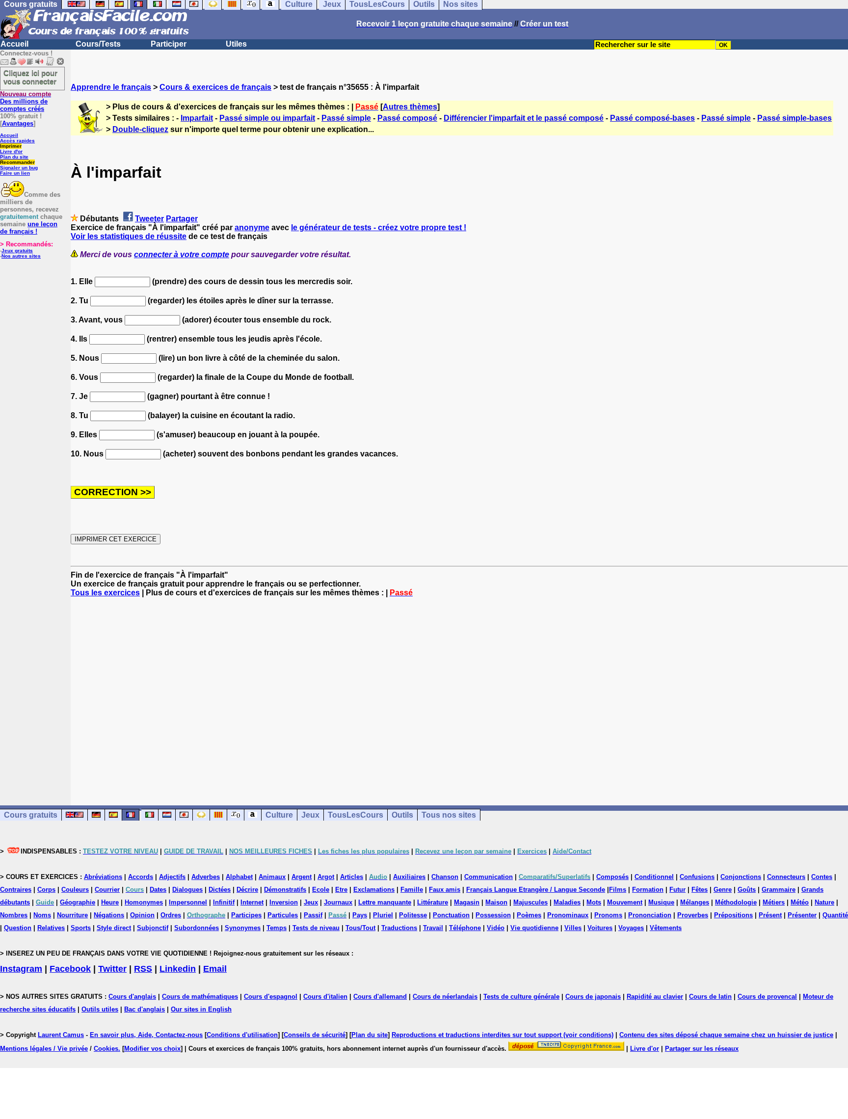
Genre (723, 889)
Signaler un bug (19, 167)
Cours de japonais (593, 996)
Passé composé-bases (652, 118)
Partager (182, 218)
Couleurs (75, 889)
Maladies (567, 902)
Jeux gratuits (17, 250)
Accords (140, 876)
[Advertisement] (459, 692)
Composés (612, 876)
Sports (81, 928)
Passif (313, 915)
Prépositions (733, 915)
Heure (110, 902)
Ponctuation (451, 915)
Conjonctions (740, 876)
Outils (402, 815)
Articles (351, 876)
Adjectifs (172, 876)
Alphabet (239, 876)
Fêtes (699, 889)
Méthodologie (736, 902)
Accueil (14, 44)
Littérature (432, 902)
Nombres (13, 915)
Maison (496, 902)
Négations (109, 915)
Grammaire (778, 889)
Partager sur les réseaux (702, 1048)
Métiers (774, 902)
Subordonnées (196, 928)
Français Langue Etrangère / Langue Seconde (535, 889)
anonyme (252, 227)
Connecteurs (786, 876)
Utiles (236, 44)
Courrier (107, 889)
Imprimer (11, 146)
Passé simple (346, 118)
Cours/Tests (98, 44)
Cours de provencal (767, 996)
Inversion (283, 902)
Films (617, 889)
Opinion (142, 915)
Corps (46, 889)
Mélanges (694, 902)
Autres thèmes (410, 107)
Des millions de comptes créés (25, 101)
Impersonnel (188, 902)
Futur (677, 889)
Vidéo (495, 928)
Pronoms (608, 915)
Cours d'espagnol (270, 996)
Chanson (444, 876)
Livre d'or (11, 151)
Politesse (413, 915)
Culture (279, 815)
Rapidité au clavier (655, 996)
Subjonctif (152, 928)
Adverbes (205, 876)
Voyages (631, 928)
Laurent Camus (61, 1035)
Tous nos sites (449, 815)
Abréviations (103, 876)
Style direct (114, 928)
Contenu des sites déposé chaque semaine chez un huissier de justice (726, 1035)
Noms (42, 915)
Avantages (17, 123)
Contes (821, 876)
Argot (326, 876)
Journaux (338, 902)
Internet (252, 902)
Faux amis (444, 889)
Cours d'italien (325, 996)
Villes (573, 928)
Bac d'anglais (144, 1009)
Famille (411, 889)
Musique (661, 902)
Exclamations (374, 889)
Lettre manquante (384, 902)
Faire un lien (15, 173)
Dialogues (187, 889)
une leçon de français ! (28, 227)
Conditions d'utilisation (242, 1035)
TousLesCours (355, 815)
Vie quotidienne (534, 928)
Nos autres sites (21, 256)
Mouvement (624, 902)
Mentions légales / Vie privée (44, 1048)
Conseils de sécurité (314, 1035)
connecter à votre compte (181, 254)
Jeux (310, 815)
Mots (593, 902)
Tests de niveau (316, 928)
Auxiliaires (409, 876)
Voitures (599, 928)
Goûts (747, 889)
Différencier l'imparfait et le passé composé (524, 118)
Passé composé (407, 118)
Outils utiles (99, 1009)
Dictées (220, 889)
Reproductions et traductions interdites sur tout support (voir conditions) (502, 1035)
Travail (433, 928)
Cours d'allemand (380, 996)
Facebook (70, 969)
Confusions (697, 876)
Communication (488, 876)
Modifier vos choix (152, 1048)
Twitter (112, 969)
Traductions (399, 928)
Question (17, 928)
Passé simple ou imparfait (267, 118)
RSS (143, 969)
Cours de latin (710, 996)
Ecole (320, 889)
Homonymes (144, 902)
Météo (800, 902)
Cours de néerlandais (445, 996)
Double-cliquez (140, 129)
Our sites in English (201, 1009)
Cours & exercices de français (215, 87)
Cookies (106, 1048)
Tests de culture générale (521, 996)
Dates (158, 889)
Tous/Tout (360, 928)
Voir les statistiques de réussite (128, 236)
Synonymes (243, 928)
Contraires (15, 889)
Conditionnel (654, 876)
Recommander (17, 162)
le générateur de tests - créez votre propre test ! (378, 227)
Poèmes (529, 915)
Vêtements (666, 928)
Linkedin (177, 969)
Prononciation (649, 915)
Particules (282, 915)
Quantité (835, 915)
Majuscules (530, 902)
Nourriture (72, 915)
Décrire (247, 889)
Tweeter (149, 218)
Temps (276, 928)
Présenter (802, 915)
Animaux (272, 876)
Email (215, 969)
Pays (359, 915)
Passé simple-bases (794, 118)
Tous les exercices (105, 592)
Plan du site (14, 157)
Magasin (466, 902)
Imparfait (197, 118)
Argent (302, 876)
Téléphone (465, 928)
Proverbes (692, 915)
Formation (647, 889)
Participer (168, 44)
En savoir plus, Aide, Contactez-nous (146, 1035)
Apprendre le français (111, 87)
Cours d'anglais (132, 996)
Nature (824, 902)
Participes (246, 915)
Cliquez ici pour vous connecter (30, 77)
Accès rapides (17, 140)
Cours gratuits (30, 815)
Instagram (21, 969)
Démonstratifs (285, 889)
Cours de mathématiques (200, 996)
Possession (493, 915)
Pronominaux (567, 915)
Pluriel (383, 915)
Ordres (170, 915)
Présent (770, 915)
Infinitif (224, 902)
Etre (341, 889)
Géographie (77, 902)
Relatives (51, 928)
